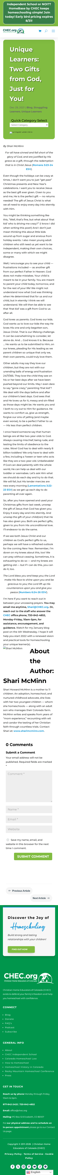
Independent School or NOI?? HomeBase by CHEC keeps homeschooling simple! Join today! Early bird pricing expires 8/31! (29, 12)
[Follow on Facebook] (12, 1167)
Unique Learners (31, 111)
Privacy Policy (13, 1154)
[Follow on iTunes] (40, 1167)
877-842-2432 (10, 1104)
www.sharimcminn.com (29, 730)
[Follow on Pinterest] (29, 1167)
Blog (30, 107)
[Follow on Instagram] (23, 1167)
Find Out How (20, 949)
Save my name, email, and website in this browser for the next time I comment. (27, 844)
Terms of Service (33, 1154)
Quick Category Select (29, 120)
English (35, 1172)
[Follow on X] (18, 1167)
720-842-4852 (27, 1104)
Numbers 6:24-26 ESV (32, 592)
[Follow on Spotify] (45, 1167)
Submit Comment (33, 856)
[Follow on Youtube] (34, 1167)
